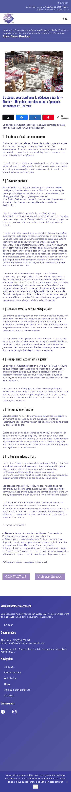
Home (5, 30)
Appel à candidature (17, 689)
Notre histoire (13, 672)
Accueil (8, 666)
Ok (35, 786)
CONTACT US (15, 576)
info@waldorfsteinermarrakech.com (52, 9)
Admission (10, 678)
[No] (67, 781)
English (64, 3)
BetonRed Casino (23, 282)
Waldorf (36, 166)
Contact (9, 695)
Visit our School (49, 576)
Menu (65, 19)
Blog (7, 684)
